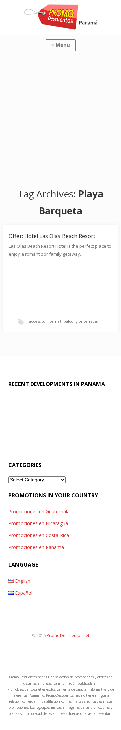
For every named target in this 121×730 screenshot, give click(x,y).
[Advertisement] (60, 118)
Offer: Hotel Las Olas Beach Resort (52, 236)
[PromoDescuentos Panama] (60, 16)
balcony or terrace (80, 321)
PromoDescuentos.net (68, 635)
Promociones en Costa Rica (38, 535)
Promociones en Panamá (36, 547)
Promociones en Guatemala (39, 511)
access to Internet (45, 321)
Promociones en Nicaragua (38, 523)
